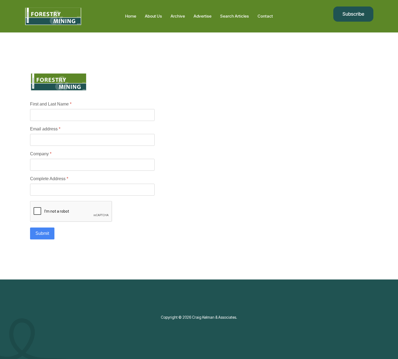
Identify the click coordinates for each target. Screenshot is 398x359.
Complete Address (49, 178)
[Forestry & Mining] (65, 16)
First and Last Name (50, 104)
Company (40, 153)
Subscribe (353, 14)
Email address (45, 129)
